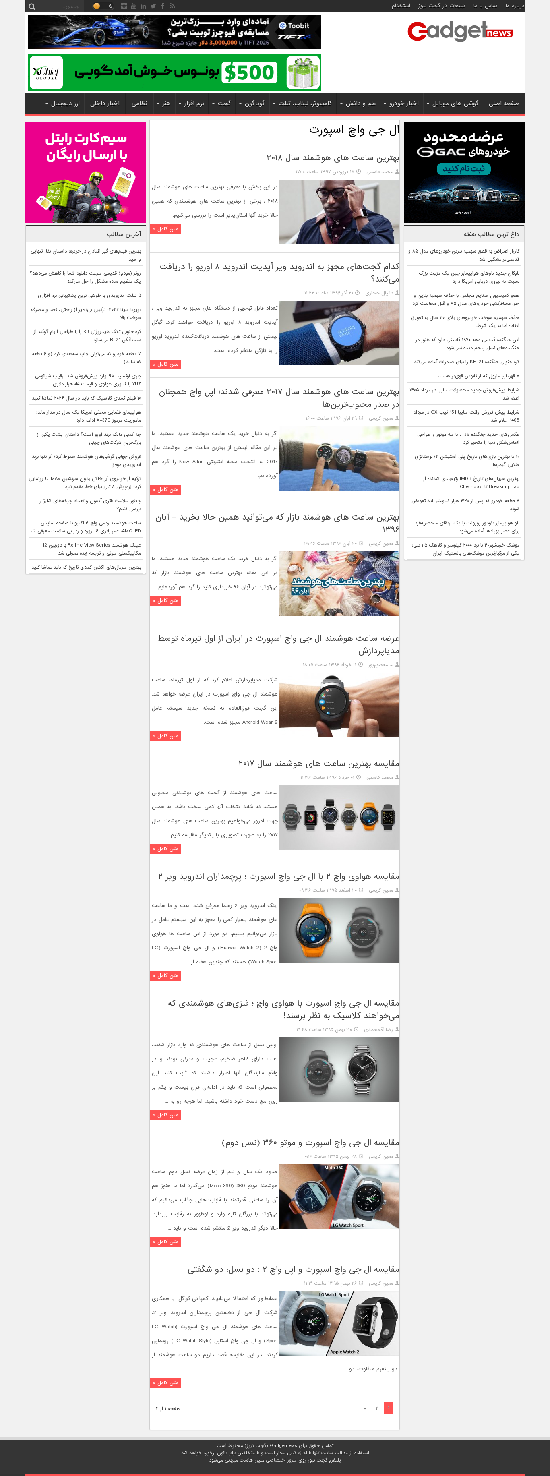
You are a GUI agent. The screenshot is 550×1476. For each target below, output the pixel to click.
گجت (224, 103)
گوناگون (255, 103)
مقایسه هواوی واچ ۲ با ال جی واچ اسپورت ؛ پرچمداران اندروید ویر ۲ (278, 876)
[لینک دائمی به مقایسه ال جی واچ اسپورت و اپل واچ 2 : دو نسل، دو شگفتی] (339, 1354)
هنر (167, 103)
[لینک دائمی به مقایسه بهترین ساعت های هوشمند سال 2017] (339, 848)
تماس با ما (485, 6)
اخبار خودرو (404, 103)
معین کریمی (381, 418)
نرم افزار (194, 103)
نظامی (139, 103)
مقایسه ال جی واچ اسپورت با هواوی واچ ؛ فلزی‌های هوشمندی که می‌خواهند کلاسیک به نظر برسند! (283, 1009)
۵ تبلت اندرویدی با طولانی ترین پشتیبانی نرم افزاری (89, 295)
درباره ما (515, 6)
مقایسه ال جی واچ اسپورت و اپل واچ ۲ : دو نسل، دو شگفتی (293, 1269)
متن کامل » (165, 229)
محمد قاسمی (379, 172)
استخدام (401, 6)
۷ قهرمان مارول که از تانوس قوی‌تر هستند (477, 376)
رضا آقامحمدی (378, 1029)
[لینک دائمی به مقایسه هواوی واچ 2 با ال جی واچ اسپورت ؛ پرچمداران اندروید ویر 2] (339, 961)
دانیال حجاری (379, 293)
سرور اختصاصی (281, 1460)
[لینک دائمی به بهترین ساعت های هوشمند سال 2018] (339, 242)
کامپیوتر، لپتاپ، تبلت (305, 103)
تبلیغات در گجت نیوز (441, 6)
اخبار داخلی (105, 103)
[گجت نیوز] (460, 44)
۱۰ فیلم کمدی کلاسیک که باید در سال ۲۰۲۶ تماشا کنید (86, 398)
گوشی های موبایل (455, 103)
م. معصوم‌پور (380, 665)
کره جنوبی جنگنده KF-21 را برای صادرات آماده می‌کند (466, 362)
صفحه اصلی (504, 103)
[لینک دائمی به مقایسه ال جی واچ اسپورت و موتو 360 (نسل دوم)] (339, 1227)
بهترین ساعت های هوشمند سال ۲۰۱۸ (333, 158)
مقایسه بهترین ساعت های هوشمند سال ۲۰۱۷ (318, 764)
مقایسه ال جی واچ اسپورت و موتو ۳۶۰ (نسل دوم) (310, 1142)
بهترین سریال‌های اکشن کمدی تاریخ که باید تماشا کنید (86, 567)
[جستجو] (32, 6)
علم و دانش (361, 103)
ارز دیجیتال (65, 103)
